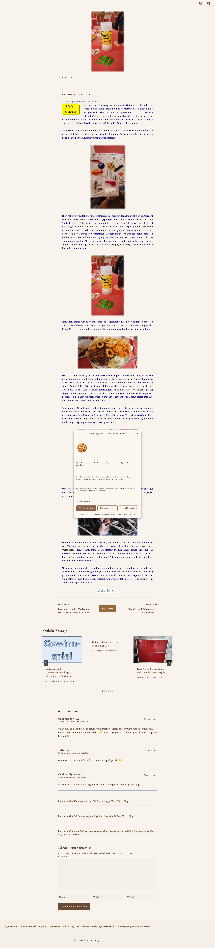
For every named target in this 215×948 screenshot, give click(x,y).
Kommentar (65, 856)
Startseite (107, 608)
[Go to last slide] (46, 663)
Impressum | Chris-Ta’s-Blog (124, 514)
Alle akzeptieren (86, 508)
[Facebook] (208, 3)
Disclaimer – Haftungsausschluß (95, 926)
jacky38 (98, 651)
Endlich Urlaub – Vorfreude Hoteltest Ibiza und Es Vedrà (74, 608)
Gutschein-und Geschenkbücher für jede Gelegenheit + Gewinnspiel (59, 672)
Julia (61, 750)
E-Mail (97, 897)
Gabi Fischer (66, 718)
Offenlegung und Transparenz (134, 926)
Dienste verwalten (84, 501)
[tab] (102, 691)
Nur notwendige (107, 508)
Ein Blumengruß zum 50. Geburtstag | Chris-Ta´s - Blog (98, 801)
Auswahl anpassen (129, 508)
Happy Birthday (121, 244)
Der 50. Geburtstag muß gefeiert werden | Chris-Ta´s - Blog (101, 816)
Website (131, 897)
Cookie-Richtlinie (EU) (33, 926)
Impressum (10, 926)
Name (63, 897)
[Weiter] (169, 663)
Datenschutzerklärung (103, 514)
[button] (137, 433)
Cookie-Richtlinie (86, 514)
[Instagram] (200, 3)
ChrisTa (69, 94)
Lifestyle (67, 77)
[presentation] (62, 649)
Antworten (149, 719)
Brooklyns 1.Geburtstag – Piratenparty (142, 608)
